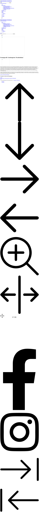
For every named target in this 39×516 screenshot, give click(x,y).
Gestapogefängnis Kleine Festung (7, 6)
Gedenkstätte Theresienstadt (6, 26)
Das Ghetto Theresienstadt (6, 23)
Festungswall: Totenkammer (12, 78)
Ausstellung (4, 9)
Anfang (1, 77)
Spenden (3, 14)
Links (2, 12)
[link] (3, 15)
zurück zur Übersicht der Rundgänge (4, 74)
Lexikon (3, 10)
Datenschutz (18, 80)
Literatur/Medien (4, 28)
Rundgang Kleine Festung (6, 7)
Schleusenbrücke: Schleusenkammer (4, 78)
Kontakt (4, 13)
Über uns (3, 30)
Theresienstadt (3, 5)
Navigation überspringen (3, 3)
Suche (1, 2)
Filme (2, 11)
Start (2, 4)
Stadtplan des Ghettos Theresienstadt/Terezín (8, 8)
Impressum (15, 80)
